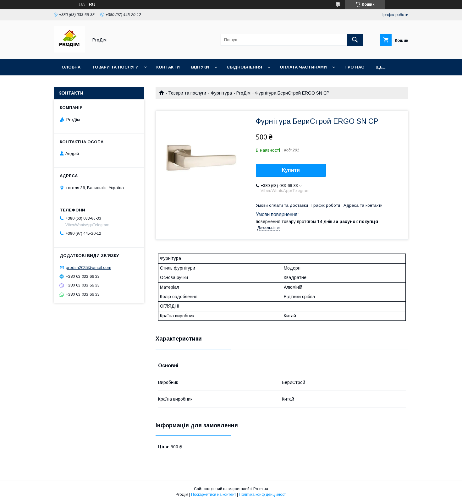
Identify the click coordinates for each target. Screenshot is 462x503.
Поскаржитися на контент (213, 494)
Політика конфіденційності (263, 494)
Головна (69, 67)
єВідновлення (244, 67)
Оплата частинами (303, 67)
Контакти (168, 67)
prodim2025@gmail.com (88, 267)
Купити (291, 170)
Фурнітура (221, 93)
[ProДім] (69, 50)
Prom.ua (260, 489)
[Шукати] (355, 40)
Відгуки (200, 67)
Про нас (354, 67)
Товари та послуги (115, 67)
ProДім (243, 93)
